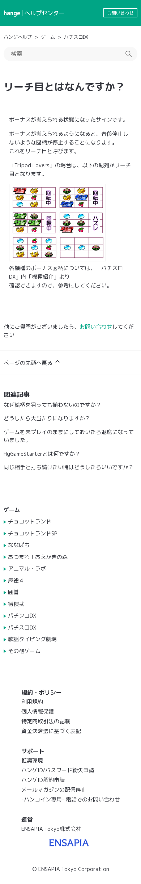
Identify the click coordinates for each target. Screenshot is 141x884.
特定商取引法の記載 (45, 721)
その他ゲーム (24, 651)
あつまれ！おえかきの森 (38, 557)
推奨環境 (32, 760)
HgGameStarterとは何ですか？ (42, 454)
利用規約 (32, 702)
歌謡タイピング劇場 (32, 639)
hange (12, 13)
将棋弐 (16, 604)
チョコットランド (29, 521)
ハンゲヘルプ (18, 37)
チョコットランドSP (32, 533)
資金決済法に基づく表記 (51, 731)
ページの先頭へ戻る (29, 363)
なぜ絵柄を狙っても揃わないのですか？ (52, 405)
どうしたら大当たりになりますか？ (47, 418)
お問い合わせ (120, 13)
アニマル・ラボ (27, 568)
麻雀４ (16, 580)
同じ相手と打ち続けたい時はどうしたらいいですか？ (69, 467)
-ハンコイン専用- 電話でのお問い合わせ (70, 799)
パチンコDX (22, 615)
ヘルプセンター (44, 13)
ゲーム (48, 37)
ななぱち (19, 545)
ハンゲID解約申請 (43, 780)
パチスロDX (76, 37)
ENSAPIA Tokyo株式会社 (51, 829)
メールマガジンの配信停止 (53, 790)
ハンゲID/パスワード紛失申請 (57, 770)
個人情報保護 (37, 711)
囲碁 (13, 592)
